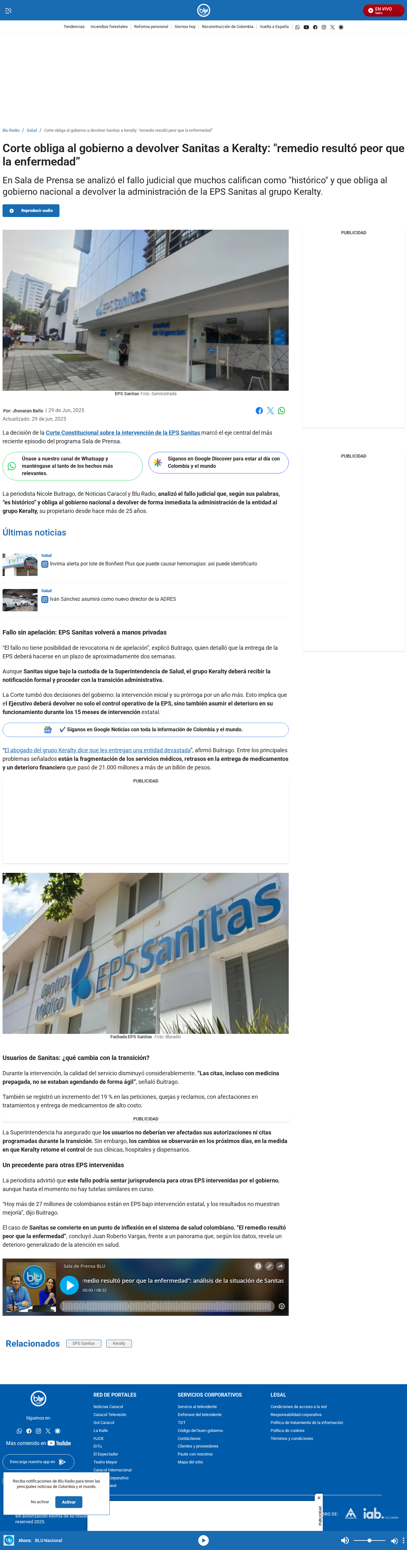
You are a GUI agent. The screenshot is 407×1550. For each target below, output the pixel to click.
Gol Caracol (103, 1423)
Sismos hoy (185, 27)
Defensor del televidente (200, 1415)
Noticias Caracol (108, 1407)
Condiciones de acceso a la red (299, 1407)
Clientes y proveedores (198, 1446)
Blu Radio (11, 131)
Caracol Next (104, 1486)
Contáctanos (189, 1439)
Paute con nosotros (195, 1454)
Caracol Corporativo (110, 1478)
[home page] (203, 10)
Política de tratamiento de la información (307, 1423)
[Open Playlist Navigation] (403, 1540)
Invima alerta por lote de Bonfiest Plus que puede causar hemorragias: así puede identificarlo (153, 564)
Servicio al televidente (197, 1407)
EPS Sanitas (84, 1343)
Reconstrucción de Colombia (227, 27)
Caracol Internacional (112, 1470)
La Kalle (100, 1431)
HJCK (98, 1439)
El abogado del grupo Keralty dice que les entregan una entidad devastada (97, 750)
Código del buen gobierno (200, 1431)
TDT (182, 1423)
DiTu (97, 1446)
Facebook (259, 414)
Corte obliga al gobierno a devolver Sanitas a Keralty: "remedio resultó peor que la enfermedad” (128, 131)
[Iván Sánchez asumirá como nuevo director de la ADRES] (20, 600)
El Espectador (105, 1454)
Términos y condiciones (292, 1439)
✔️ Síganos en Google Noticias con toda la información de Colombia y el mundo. (151, 729)
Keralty (119, 1343)
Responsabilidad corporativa (296, 1415)
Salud (32, 131)
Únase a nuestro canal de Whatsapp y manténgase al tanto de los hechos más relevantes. (67, 466)
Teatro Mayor (105, 1462)
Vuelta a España (274, 27)
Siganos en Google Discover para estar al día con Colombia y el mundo (224, 462)
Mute (345, 1540)
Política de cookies (288, 1431)
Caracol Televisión (109, 1415)
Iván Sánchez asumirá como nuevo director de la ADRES (113, 599)
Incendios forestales (109, 27)
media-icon (203, 1540)
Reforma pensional (151, 27)
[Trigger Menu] (8, 10)
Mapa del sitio (190, 1462)
